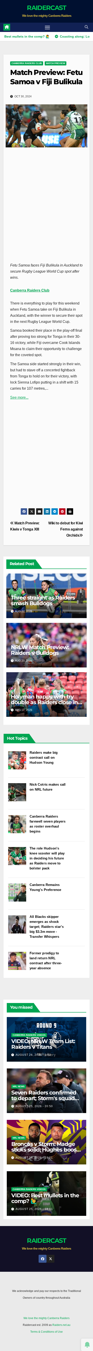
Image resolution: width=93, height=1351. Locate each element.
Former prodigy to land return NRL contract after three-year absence (46, 960)
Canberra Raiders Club (27, 63)
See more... (19, 397)
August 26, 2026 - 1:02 (33, 1054)
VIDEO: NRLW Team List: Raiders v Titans (43, 1044)
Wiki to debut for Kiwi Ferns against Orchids (65, 529)
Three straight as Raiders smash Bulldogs (43, 600)
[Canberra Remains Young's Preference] (19, 894)
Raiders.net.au (61, 1325)
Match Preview (55, 63)
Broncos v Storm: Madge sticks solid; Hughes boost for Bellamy (45, 1150)
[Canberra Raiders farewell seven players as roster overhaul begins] (19, 826)
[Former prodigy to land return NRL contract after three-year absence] (19, 963)
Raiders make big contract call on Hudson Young (44, 757)
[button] (86, 27)
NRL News (19, 1086)
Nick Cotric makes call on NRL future (47, 786)
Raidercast (46, 8)
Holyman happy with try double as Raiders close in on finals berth (44, 702)
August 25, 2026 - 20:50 (34, 1106)
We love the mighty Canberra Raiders (46, 1318)
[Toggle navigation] (47, 27)
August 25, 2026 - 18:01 (34, 1209)
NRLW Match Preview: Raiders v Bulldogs (40, 650)
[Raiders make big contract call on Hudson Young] (19, 762)
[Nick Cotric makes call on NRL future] (19, 794)
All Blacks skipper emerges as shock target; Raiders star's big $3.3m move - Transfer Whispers (47, 926)
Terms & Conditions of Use (46, 1331)
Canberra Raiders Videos (29, 1035)
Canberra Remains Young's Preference (45, 887)
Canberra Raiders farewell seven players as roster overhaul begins (47, 823)
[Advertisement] (46, 203)
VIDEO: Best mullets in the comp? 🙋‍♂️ (45, 1198)
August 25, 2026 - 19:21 (34, 1157)
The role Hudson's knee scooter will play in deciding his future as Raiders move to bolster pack (47, 858)
